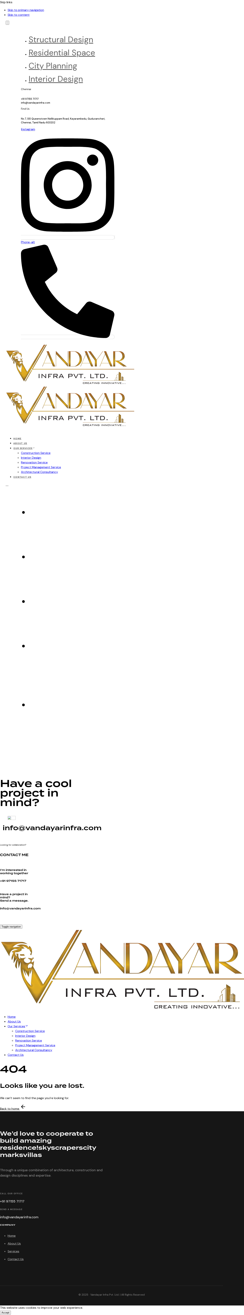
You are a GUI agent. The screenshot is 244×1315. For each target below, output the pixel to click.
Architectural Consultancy (39, 472)
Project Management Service (41, 467)
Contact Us (22, 477)
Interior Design (56, 79)
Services (13, 1251)
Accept (5, 1312)
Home (17, 438)
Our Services (23, 448)
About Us (20, 443)
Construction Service (36, 453)
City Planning (53, 66)
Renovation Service (34, 462)
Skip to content (19, 15)
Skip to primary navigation (26, 10)
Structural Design (61, 39)
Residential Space (62, 52)
